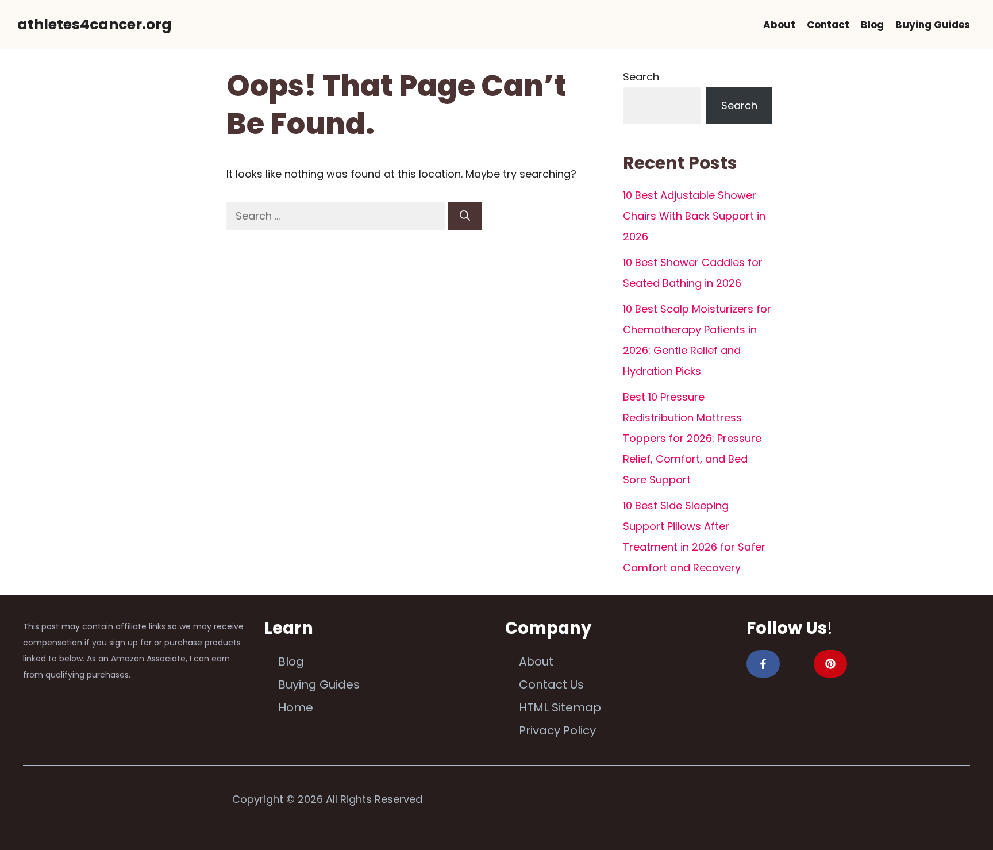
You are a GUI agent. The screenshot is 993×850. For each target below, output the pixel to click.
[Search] (465, 216)
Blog (872, 25)
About (779, 25)
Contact (828, 25)
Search (641, 77)
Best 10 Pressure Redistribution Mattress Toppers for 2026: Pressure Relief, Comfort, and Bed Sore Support (692, 438)
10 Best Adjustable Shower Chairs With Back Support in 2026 (694, 216)
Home (295, 707)
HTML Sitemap (560, 707)
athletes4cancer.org (94, 24)
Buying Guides (932, 25)
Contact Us (551, 684)
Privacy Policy (557, 730)
